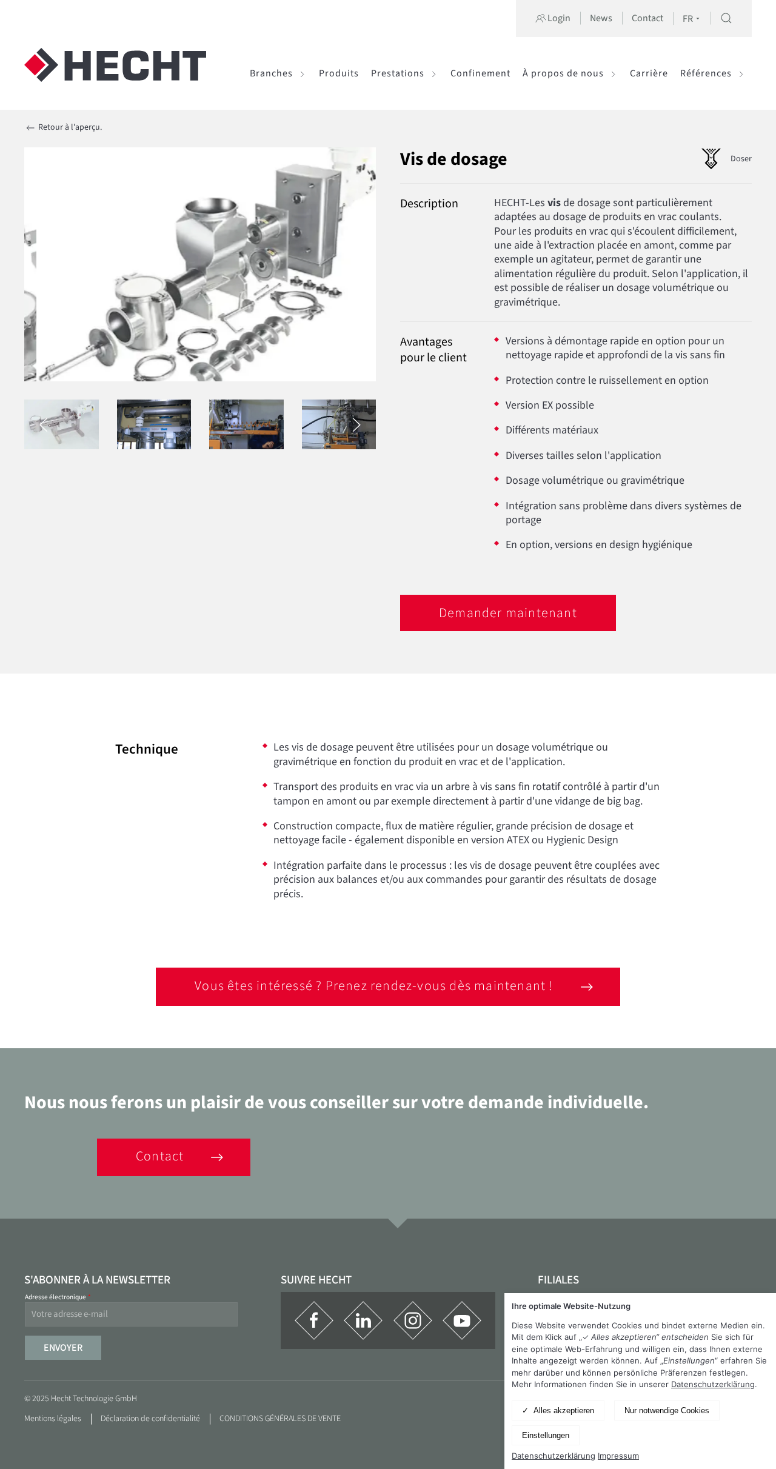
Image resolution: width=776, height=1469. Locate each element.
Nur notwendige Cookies (666, 1410)
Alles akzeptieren (564, 1410)
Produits (339, 73)
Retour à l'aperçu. (69, 127)
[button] (726, 18)
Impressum (618, 1456)
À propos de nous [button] (563, 73)
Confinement (480, 73)
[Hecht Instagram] (413, 1320)
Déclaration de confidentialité (150, 1419)
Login (558, 18)
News (601, 18)
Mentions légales (52, 1419)
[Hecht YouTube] (462, 1320)
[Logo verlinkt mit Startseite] (115, 73)
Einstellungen (545, 1435)
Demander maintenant (508, 613)
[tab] (61, 424)
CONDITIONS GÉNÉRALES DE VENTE (280, 1419)
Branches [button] (271, 73)
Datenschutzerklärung (713, 1384)
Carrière (649, 73)
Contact (647, 18)
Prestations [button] (397, 73)
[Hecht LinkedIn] (363, 1320)
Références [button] (706, 73)
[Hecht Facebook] (314, 1320)
